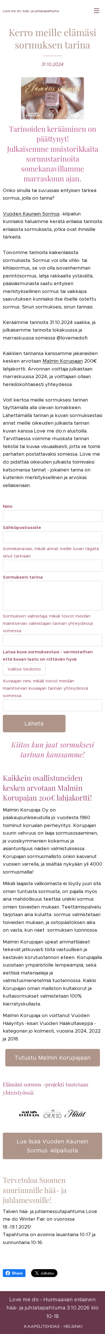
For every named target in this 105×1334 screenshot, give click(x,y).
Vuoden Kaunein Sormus (31, 214)
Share (17, 1273)
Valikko (96, 10)
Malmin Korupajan (63, 361)
